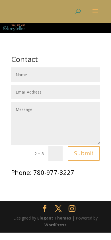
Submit (84, 153)
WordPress (55, 224)
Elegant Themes (54, 218)
